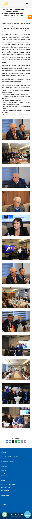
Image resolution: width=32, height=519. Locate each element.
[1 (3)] (16, 404)
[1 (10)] (16, 259)
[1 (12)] (16, 308)
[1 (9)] (16, 235)
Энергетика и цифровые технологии (9, 456)
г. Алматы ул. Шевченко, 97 (8, 484)
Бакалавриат (4, 470)
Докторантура (4, 475)
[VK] (10, 441)
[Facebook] (7, 441)
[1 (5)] (16, 139)
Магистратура (4, 473)
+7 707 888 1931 (6, 487)
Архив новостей (4, 499)
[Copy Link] (24, 441)
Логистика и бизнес (5, 459)
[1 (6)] (16, 163)
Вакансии (3, 504)
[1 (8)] (16, 211)
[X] (13, 441)
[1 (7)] (16, 187)
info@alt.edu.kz (5, 490)
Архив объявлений (5, 501)
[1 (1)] (16, 356)
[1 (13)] (16, 332)
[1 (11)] (16, 284)
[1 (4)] (16, 428)
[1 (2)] (16, 380)
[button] (30, 17)
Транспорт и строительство (7, 461)
